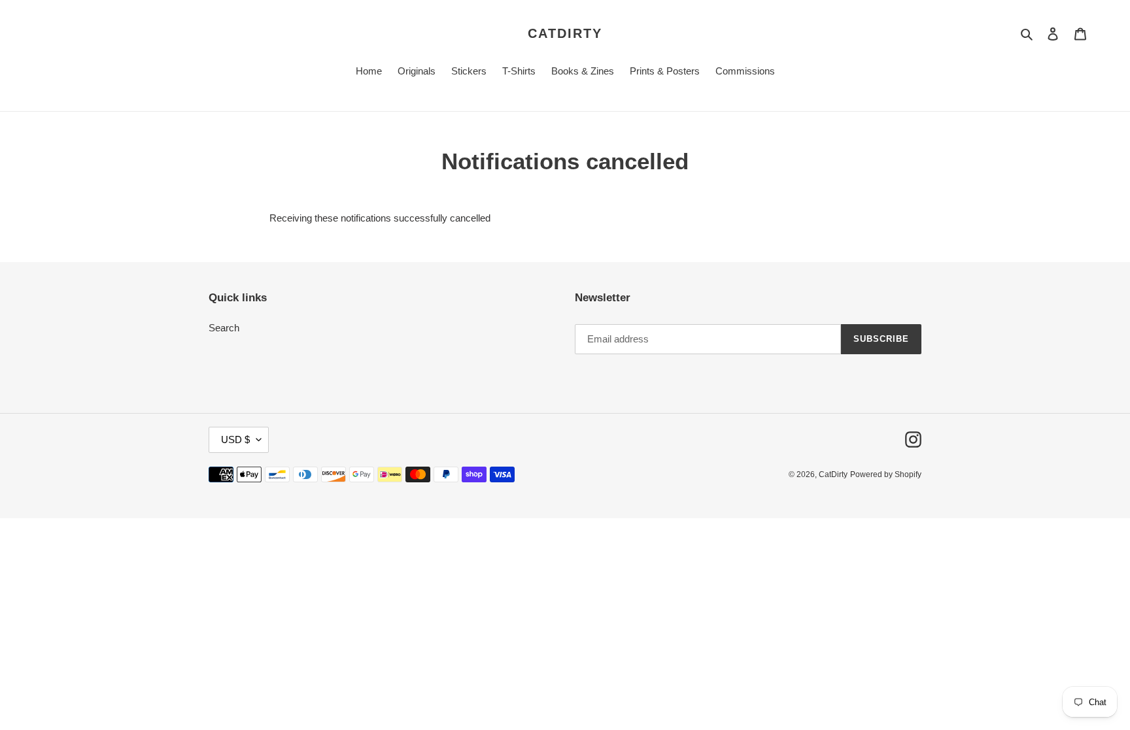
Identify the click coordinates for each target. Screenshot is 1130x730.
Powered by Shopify (885, 474)
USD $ (235, 439)
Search (224, 327)
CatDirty (565, 33)
